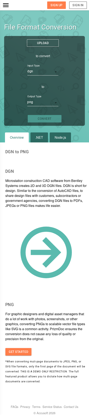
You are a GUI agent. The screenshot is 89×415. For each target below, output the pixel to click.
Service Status (52, 406)
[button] (12, 5)
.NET (39, 137)
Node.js (60, 137)
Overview (17, 137)
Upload (43, 43)
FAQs (14, 406)
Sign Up (57, 5)
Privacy (25, 406)
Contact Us (71, 406)
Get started (18, 351)
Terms (36, 406)
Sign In (78, 5)
